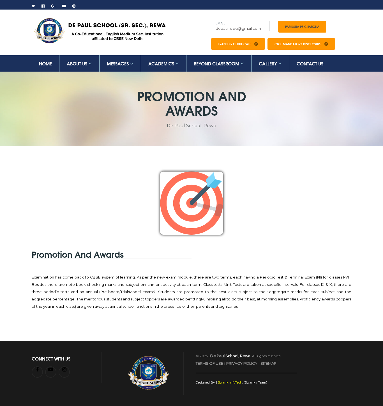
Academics (161, 63)
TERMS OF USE (209, 363)
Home (45, 63)
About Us (77, 63)
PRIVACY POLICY (241, 363)
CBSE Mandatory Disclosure (298, 43)
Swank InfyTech (229, 382)
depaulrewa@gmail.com (238, 28)
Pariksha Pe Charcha (302, 26)
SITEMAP (268, 363)
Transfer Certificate (235, 43)
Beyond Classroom (217, 63)
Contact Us (310, 63)
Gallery (268, 63)
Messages (118, 63)
